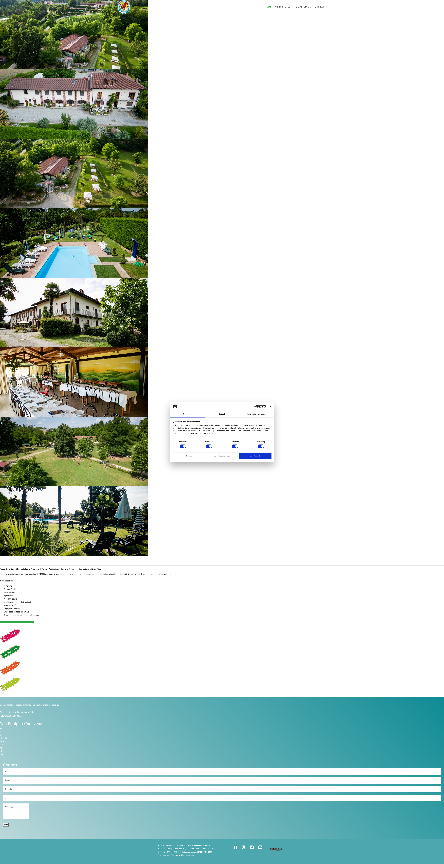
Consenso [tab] (187, 414)
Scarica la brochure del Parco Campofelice (17, 622)
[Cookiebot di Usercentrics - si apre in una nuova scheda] (255, 406)
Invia (6, 824)
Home (268, 7)
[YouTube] (260, 847)
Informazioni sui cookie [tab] (256, 414)
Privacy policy (163, 855)
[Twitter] (252, 847)
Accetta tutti (255, 456)
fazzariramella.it (188, 855)
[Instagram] (244, 847)
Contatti (321, 7)
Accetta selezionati (222, 456)
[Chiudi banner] (270, 406)
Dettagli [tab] (222, 414)
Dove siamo (303, 7)
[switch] (209, 446)
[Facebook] (235, 847)
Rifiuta (188, 456)
